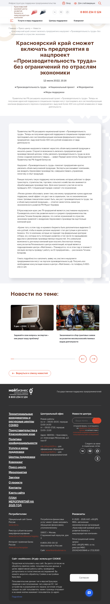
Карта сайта (17, 492)
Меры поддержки (54, 92)
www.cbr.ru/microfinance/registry (23, 536)
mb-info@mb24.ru (48, 446)
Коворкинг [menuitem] (79, 21)
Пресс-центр (24, 28)
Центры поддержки (22, 457)
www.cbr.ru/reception (18, 547)
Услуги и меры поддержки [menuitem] (30, 21)
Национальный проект (62, 87)
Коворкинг (16, 462)
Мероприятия (86, 87)
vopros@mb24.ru (48, 452)
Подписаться (96, 421)
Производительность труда (31, 87)
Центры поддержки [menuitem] (58, 21)
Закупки (14, 477)
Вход (68, 3)
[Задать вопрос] (89, 593)
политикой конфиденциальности (85, 432)
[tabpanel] (32, 327)
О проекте (15, 482)
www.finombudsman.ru (56, 550)
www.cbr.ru (13, 525)
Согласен (84, 577)
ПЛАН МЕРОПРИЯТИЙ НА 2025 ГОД (21, 501)
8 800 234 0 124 (90, 12)
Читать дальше (21, 345)
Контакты (15, 487)
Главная (12, 28)
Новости (37, 28)
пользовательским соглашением (86, 435)
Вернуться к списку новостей (32, 373)
